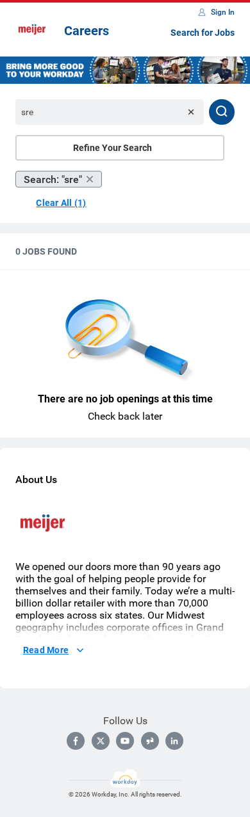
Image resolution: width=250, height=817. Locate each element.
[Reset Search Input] (191, 112)
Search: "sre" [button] (53, 179)
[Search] (222, 112)
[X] (101, 741)
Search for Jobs (203, 33)
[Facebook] (76, 741)
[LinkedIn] (174, 741)
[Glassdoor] (150, 741)
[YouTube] (125, 741)
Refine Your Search (112, 148)
